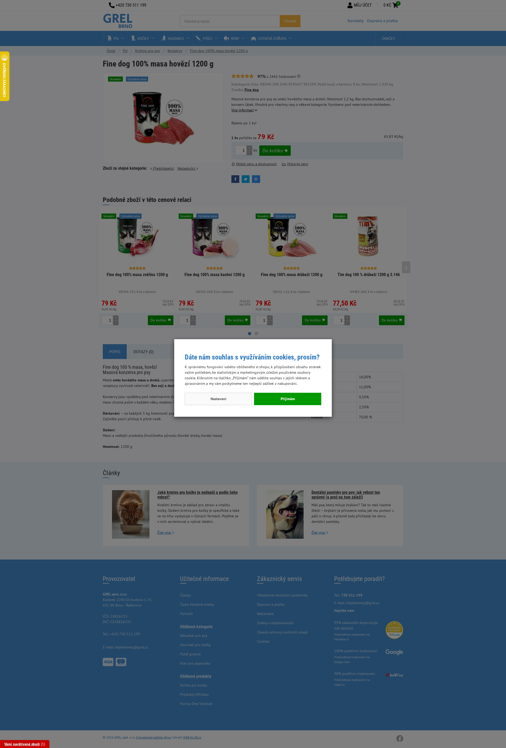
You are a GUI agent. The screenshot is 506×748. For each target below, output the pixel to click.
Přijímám (288, 398)
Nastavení (218, 398)
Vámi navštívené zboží (22, 744)
